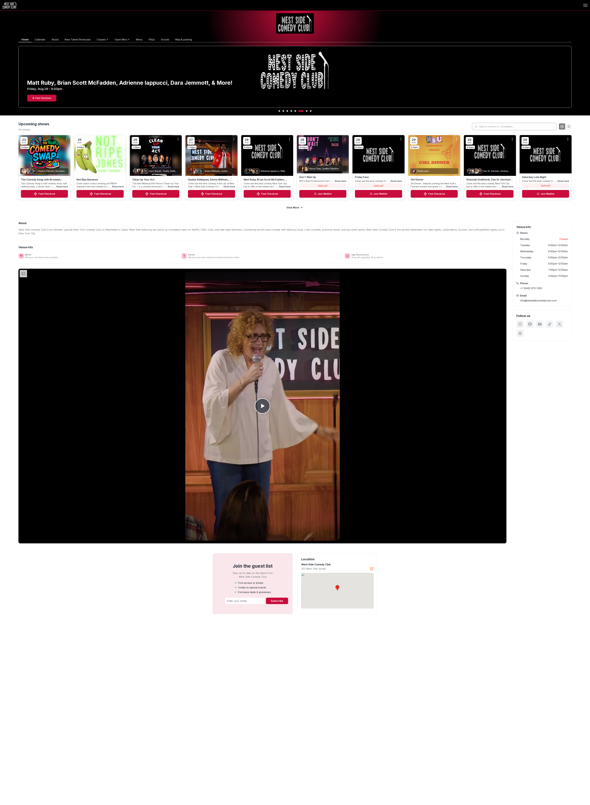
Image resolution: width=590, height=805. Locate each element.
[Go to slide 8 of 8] (309, 111)
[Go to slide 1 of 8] (279, 111)
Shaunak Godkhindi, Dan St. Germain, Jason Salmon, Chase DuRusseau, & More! (488, 179)
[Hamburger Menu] (585, 5)
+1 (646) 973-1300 (531, 288)
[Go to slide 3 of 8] (287, 111)
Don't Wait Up (307, 177)
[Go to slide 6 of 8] (299, 111)
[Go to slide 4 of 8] (291, 111)
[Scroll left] (18, 79)
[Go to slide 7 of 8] (303, 111)
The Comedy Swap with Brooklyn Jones (41, 179)
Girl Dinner (417, 179)
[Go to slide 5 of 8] (295, 111)
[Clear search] (553, 126)
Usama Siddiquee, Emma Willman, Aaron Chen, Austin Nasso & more (208, 179)
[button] (337, 588)
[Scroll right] (572, 79)
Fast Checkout (47, 193)
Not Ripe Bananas (87, 179)
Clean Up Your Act (143, 179)
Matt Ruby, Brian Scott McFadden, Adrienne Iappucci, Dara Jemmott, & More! (266, 179)
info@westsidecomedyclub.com (538, 300)
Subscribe (277, 600)
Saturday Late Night (534, 177)
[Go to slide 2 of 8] (283, 111)
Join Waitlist (325, 193)
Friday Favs (362, 177)
